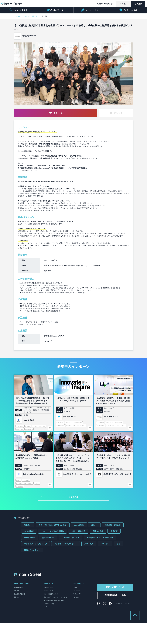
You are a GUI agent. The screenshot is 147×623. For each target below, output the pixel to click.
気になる (118, 113)
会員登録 (138, 4)
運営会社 (16, 597)
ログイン (123, 4)
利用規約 (16, 591)
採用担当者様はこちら (105, 4)
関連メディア (48, 584)
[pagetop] (135, 615)
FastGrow (47, 607)
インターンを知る (130, 10)
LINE (75, 587)
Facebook (76, 597)
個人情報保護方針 (19, 594)
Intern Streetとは (19, 587)
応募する (58, 113)
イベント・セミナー (93, 10)
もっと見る (73, 497)
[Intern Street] (11, 4)
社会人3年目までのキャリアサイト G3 (55, 597)
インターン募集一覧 (31, 16)
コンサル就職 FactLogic (51, 594)
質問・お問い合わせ (115, 587)
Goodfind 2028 (48, 591)
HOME (18, 16)
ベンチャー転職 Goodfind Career (54, 600)
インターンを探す (20, 10)
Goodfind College (49, 603)
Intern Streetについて (22, 584)
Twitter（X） (78, 594)
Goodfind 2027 (48, 587)
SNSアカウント (79, 584)
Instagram (77, 591)
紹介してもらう (56, 10)
